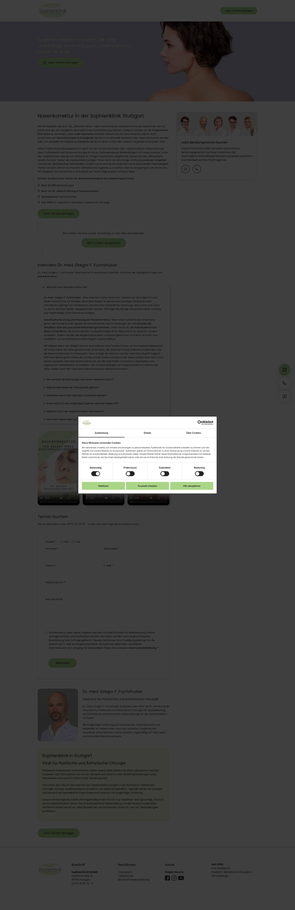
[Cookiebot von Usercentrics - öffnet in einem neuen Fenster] (199, 422)
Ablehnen (103, 486)
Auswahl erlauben (147, 486)
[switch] (130, 473)
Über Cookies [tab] (193, 433)
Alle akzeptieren (191, 486)
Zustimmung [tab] (101, 433)
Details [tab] (147, 433)
